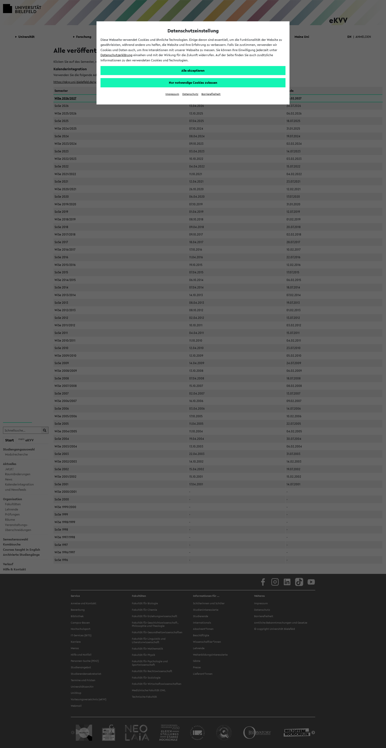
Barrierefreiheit (211, 94)
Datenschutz (190, 94)
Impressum (172, 94)
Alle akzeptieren (193, 70)
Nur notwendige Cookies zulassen (193, 82)
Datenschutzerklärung (116, 55)
